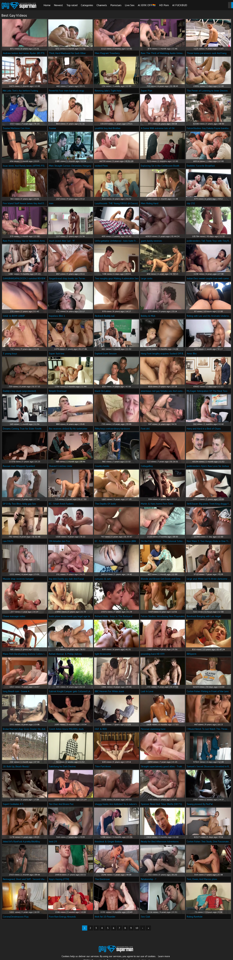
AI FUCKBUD (179, 5)
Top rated (71, 5)
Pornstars (115, 5)
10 (136, 928)
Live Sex (129, 5)
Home (46, 5)
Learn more (164, 956)
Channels (102, 5)
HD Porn (164, 5)
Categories (87, 5)
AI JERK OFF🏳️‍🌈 (147, 5)
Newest (58, 5)
